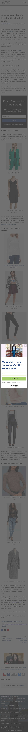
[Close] (25, 345)
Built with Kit (14, 386)
